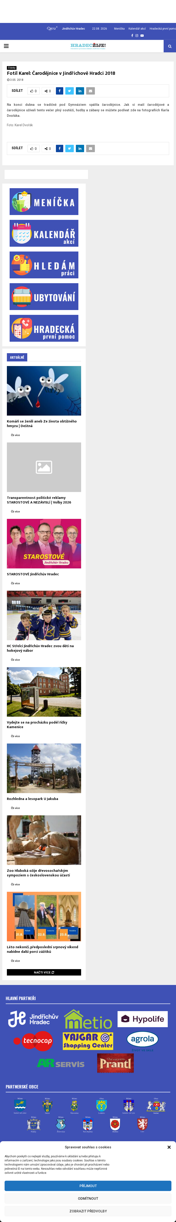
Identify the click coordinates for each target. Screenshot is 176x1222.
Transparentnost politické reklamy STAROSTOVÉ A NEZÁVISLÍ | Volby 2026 (39, 500)
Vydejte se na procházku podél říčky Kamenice (37, 724)
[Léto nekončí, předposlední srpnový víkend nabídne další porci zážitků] (44, 916)
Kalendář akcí (137, 28)
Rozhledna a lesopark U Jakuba (32, 799)
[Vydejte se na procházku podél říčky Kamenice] (44, 692)
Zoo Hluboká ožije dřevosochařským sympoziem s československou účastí (38, 873)
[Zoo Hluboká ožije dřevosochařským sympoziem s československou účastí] (44, 840)
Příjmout (88, 1186)
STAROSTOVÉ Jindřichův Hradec (33, 574)
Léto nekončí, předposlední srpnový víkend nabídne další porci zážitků (42, 949)
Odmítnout (88, 1199)
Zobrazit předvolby (88, 1211)
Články (11, 68)
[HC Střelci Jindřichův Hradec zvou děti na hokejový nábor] (44, 615)
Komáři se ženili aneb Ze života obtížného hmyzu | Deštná (42, 423)
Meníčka (119, 28)
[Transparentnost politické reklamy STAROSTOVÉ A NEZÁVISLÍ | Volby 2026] (44, 467)
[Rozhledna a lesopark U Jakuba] (44, 768)
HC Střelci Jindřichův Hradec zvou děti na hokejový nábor (40, 648)
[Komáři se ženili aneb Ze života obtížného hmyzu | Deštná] (44, 391)
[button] (169, 1147)
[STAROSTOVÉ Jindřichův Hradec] (44, 543)
